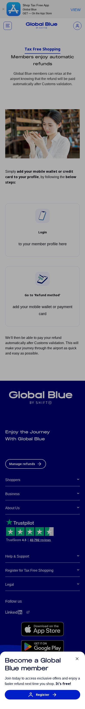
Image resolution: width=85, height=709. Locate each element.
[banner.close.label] (77, 659)
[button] (42, 697)
